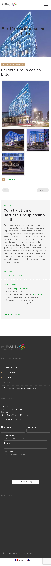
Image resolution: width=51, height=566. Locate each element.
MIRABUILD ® (9, 372)
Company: (9, 435)
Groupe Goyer (39, 294)
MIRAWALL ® (9, 383)
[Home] (9, 6)
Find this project (14, 314)
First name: (7, 427)
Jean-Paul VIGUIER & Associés (17, 275)
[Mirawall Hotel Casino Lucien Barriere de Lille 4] (13, 140)
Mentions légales (41, 553)
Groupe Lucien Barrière (22, 289)
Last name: (32, 427)
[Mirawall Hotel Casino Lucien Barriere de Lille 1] (13, 164)
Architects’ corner (11, 367)
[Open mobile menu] (46, 4)
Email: (8, 443)
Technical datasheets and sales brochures (20, 388)
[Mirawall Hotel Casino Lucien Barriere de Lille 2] (38, 140)
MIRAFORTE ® (9, 377)
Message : (10, 451)
